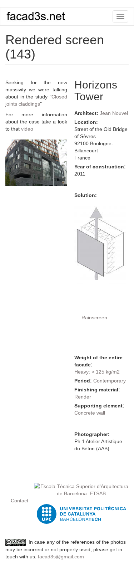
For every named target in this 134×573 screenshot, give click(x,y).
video (27, 129)
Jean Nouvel (114, 113)
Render (82, 397)
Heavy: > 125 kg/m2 (97, 372)
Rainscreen (94, 317)
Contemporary (109, 381)
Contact (19, 500)
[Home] (36, 16)
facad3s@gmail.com (61, 556)
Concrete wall (89, 413)
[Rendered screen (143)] (36, 163)
